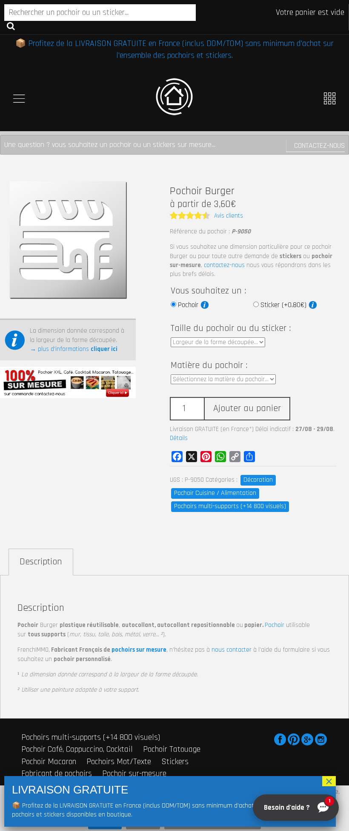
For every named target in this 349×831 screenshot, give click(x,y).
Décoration (258, 479)
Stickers (175, 761)
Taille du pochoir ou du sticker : (231, 328)
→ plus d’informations (73, 349)
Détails (179, 438)
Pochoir (189, 305)
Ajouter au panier (247, 408)
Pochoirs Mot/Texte (118, 761)
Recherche (10, 25)
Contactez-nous (319, 145)
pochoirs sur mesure (139, 650)
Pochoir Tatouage (171, 749)
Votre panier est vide (310, 12)
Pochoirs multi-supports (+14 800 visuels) (230, 506)
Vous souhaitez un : (208, 290)
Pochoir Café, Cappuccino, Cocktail (77, 749)
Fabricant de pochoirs (56, 773)
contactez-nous (224, 265)
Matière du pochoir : (209, 365)
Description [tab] (41, 562)
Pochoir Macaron (48, 761)
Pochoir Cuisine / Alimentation (215, 493)
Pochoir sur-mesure (134, 773)
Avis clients (228, 216)
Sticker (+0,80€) (284, 305)
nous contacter (232, 650)
